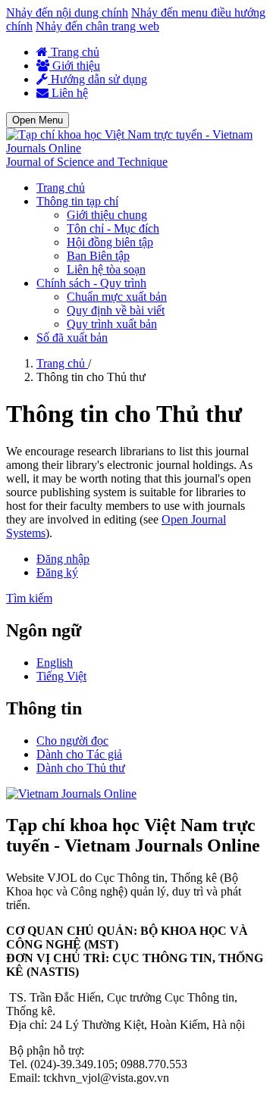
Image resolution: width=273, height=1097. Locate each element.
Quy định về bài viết (116, 310)
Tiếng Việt (61, 676)
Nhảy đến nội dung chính (67, 12)
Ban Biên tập (98, 255)
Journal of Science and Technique (87, 161)
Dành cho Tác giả (79, 754)
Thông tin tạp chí (77, 201)
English (54, 662)
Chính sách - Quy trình (91, 283)
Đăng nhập (62, 558)
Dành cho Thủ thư (80, 767)
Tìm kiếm (29, 598)
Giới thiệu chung (107, 214)
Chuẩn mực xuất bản (117, 296)
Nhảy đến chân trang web (97, 26)
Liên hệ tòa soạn (106, 269)
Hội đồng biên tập (110, 242)
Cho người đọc (72, 740)
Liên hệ (68, 92)
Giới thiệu (74, 65)
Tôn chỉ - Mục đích (113, 228)
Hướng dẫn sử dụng (97, 79)
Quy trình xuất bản (112, 323)
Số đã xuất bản (72, 337)
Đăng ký (57, 572)
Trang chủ (73, 51)
